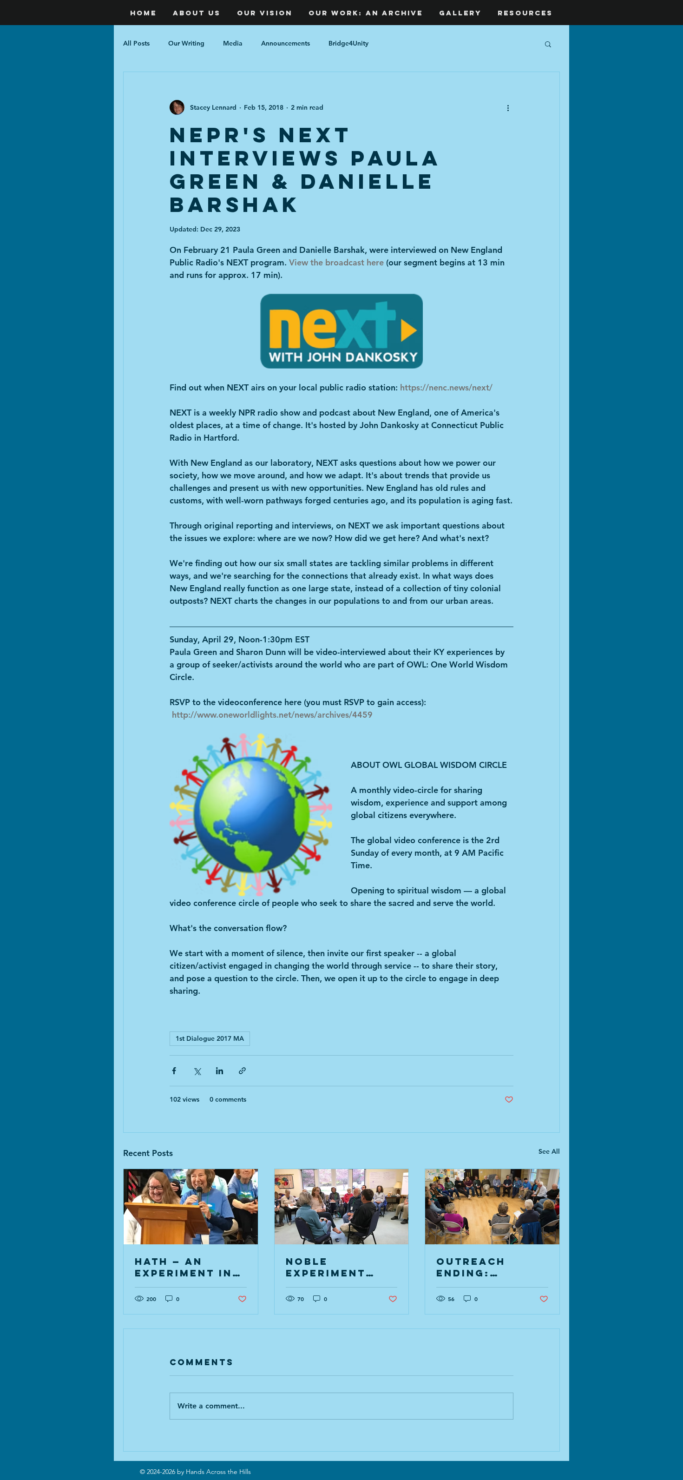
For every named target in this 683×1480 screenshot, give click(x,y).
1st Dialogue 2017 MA (210, 1038)
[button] (548, 43)
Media (233, 43)
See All (549, 1151)
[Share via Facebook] (174, 1070)
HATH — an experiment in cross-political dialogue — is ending (183, 1267)
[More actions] (507, 107)
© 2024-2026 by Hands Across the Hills (195, 1471)
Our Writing (186, 43)
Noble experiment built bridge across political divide (329, 1267)
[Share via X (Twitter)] (196, 1070)
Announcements (285, 43)
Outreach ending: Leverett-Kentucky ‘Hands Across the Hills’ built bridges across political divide (491, 1267)
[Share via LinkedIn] (219, 1070)
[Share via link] (242, 1070)
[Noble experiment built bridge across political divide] (342, 1206)
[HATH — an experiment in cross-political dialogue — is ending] (191, 1206)
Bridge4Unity (348, 43)
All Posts (136, 43)
